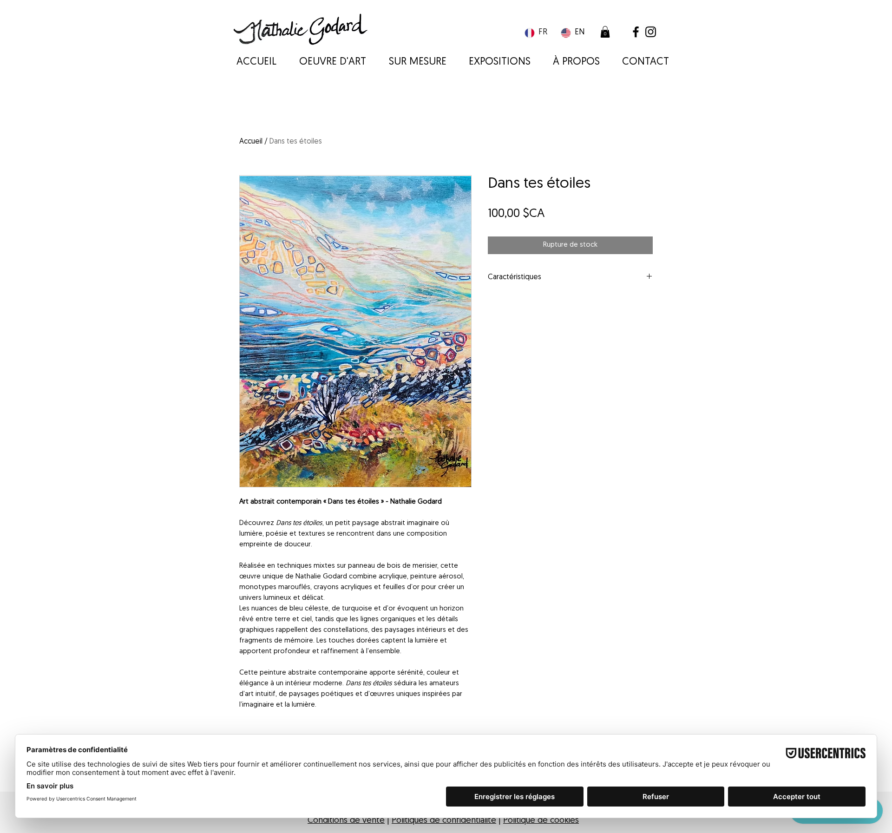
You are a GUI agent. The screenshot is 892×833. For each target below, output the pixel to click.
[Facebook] (636, 32)
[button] (605, 32)
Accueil (250, 141)
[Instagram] (650, 32)
